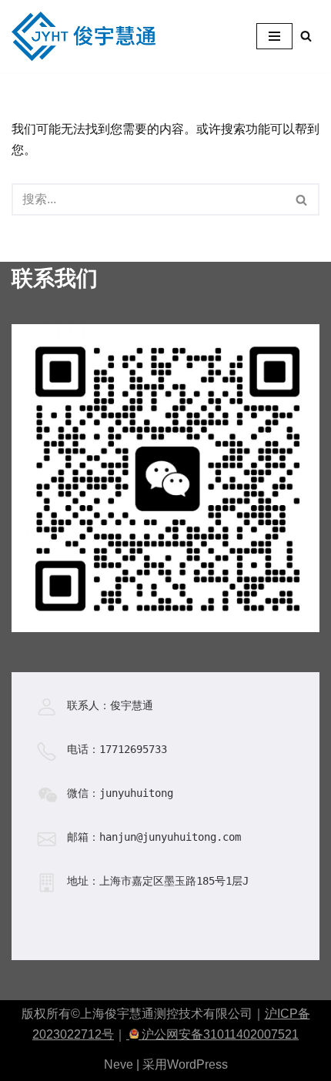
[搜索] (306, 36)
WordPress (197, 1064)
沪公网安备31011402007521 (219, 1034)
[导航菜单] (274, 36)
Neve (118, 1064)
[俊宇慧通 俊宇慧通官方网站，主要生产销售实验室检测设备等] (88, 36)
